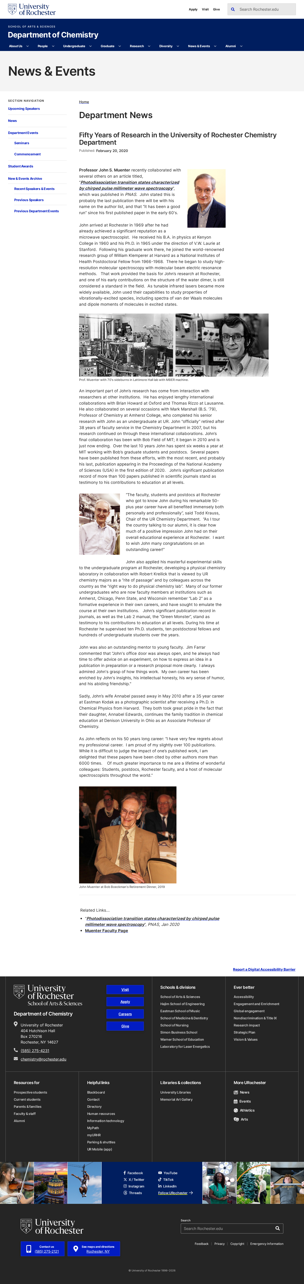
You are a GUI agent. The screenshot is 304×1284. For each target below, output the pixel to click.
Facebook (135, 1173)
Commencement (27, 154)
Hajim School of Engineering (182, 1004)
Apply (193, 9)
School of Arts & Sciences (31, 26)
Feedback (202, 1244)
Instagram (136, 1186)
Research (137, 46)
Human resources (101, 1113)
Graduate (107, 46)
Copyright (237, 1244)
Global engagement (249, 1011)
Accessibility (244, 996)
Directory (94, 1106)
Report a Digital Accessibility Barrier (264, 969)
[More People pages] (53, 46)
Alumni (230, 46)
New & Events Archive (25, 178)
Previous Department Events (36, 211)
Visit (205, 9)
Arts (244, 1119)
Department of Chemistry (53, 35)
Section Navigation (26, 100)
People (43, 46)
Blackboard (96, 1092)
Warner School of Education (182, 1039)
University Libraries (175, 1092)
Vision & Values (246, 1039)
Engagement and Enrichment (256, 1004)
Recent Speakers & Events (34, 188)
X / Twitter (136, 1179)
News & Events (199, 46)
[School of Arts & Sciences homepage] (48, 995)
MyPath (93, 1128)
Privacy (219, 1244)
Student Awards (20, 166)
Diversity (166, 46)
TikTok (168, 1179)
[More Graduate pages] (120, 46)
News (12, 120)
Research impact (247, 1025)
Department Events (23, 132)
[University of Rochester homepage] (32, 9)
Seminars (21, 143)
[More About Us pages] (28, 46)
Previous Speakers (28, 200)
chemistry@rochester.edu (43, 1059)
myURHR (94, 1135)
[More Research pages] (149, 46)
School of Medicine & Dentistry (184, 1018)
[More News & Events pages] (215, 46)
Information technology (105, 1120)
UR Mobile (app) (99, 1149)
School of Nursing (174, 1025)
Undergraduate (74, 46)
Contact (93, 1099)
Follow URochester (172, 1193)
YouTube (170, 1173)
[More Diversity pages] (178, 46)
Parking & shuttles (101, 1142)
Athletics (247, 1110)
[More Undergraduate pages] (91, 46)
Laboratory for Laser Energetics (185, 1046)
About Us (15, 46)
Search (185, 1220)
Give (216, 9)
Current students (27, 1099)
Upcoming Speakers (24, 108)
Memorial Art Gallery (176, 1099)
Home (84, 101)
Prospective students (30, 1092)
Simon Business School (178, 1032)
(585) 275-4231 (35, 1050)
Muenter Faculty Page (106, 930)
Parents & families (28, 1106)
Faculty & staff (25, 1113)
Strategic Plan (244, 1032)
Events (245, 1101)
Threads (135, 1193)
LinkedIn (170, 1186)
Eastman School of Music (180, 1011)
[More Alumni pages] (241, 46)
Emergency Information (267, 1244)
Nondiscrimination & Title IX (255, 1018)
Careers (125, 1013)
